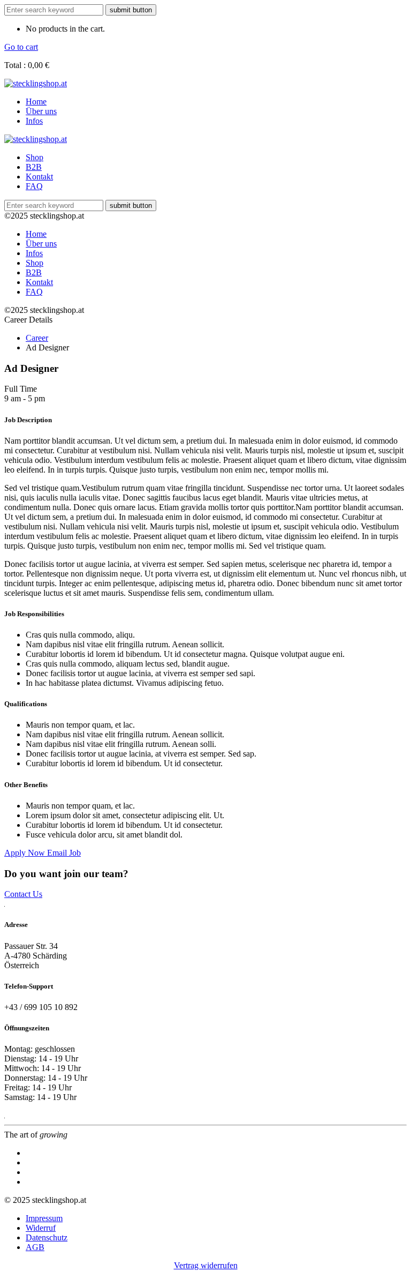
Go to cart (21, 46)
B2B (34, 166)
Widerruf (41, 1227)
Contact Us (23, 894)
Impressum (44, 1218)
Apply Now (25, 852)
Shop (34, 157)
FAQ (34, 186)
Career (37, 337)
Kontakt (39, 176)
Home (36, 101)
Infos (34, 120)
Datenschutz (46, 1237)
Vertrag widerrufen (206, 1265)
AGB (35, 1247)
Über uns (41, 111)
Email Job (64, 852)
